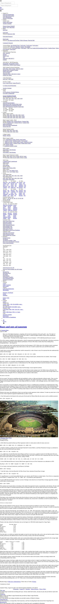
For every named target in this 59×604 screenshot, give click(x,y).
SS (12, 198)
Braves (4, 190)
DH (22, 198)
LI (15, 312)
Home (13, 170)
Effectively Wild (11, 34)
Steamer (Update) (14, 70)
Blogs (4, 299)
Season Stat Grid (7, 126)
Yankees (5, 187)
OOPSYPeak (6, 65)
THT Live (12, 46)
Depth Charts (6, 56)
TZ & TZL (17, 309)
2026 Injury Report (7, 222)
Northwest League (28, 142)
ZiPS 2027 (5, 79)
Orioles (4, 183)
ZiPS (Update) (12, 68)
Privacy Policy (42, 589)
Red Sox (5, 186)
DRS (10, 309)
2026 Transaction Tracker (8, 225)
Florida (11, 144)
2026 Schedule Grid (7, 226)
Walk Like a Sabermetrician (14, 581)
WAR (4, 312)
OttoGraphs (12, 49)
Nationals (5, 194)
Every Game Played (7, 83)
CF (18, 198)
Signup (4, 27)
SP (7, 199)
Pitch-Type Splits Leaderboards (10, 125)
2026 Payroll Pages (7, 223)
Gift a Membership (7, 17)
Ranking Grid (10, 121)
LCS (14, 156)
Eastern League (8, 140)
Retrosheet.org (3, 602)
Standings (5, 295)
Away (16, 170)
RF (20, 198)
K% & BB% (16, 304)
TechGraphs (29, 45)
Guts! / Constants (7, 285)
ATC (4, 57)
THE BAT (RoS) (7, 74)
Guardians (13, 182)
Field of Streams (23, 40)
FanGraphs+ (35, 45)
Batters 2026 (6, 168)
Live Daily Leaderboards (8, 93)
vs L (8, 170)
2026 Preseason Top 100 (8, 267)
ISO (11, 304)
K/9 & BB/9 (14, 306)
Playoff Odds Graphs (17, 104)
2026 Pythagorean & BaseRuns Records (12, 105)
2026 (8, 115)
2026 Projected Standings (8, 102)
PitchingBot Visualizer (8, 277)
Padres (20, 194)
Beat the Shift (31, 40)
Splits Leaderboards (7, 124)
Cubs (12, 193)
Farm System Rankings (8, 243)
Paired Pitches (6, 275)
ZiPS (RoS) (5, 68)
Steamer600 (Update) (14, 63)
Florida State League (26, 143)
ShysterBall (27, 46)
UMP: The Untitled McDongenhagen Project (37, 48)
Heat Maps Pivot (7, 273)
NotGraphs (23, 45)
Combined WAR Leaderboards (10, 161)
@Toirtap (34, 581)
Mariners (21, 186)
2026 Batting (6, 149)
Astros (20, 183)
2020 (18, 98)
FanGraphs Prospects (8, 36)
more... (20, 304)
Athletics (21, 185)
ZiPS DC (8, 53)
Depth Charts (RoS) (7, 71)
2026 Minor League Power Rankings (11, 230)
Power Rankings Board (8, 278)
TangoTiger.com (3, 599)
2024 (7, 98)
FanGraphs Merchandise (8, 15)
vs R (10, 170)
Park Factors (6, 286)
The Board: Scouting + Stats (9, 240)
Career (22, 115)
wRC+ (8, 304)
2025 (4, 98)
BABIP (9, 306)
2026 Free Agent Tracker (8, 232)
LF (16, 198)
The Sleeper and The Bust (13, 40)
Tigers (12, 185)
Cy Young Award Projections (9, 85)
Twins (12, 186)
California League (8, 143)
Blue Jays (5, 182)
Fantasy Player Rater (7, 22)
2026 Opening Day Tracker (9, 235)
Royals (12, 183)
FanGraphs (5, 32)
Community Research (8, 43)
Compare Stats (25, 121)
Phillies (4, 195)
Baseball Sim (6, 272)
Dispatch (18, 46)
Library (4, 283)
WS (11, 156)
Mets (4, 193)
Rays (4, 185)
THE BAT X (11, 58)
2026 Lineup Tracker (7, 228)
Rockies (21, 195)
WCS (21, 156)
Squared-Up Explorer (8, 279)
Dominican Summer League (10, 146)
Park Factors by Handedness (9, 317)
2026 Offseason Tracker (8, 234)
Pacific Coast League (21, 139)
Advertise (27, 589)
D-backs (21, 190)
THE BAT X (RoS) (15, 74)
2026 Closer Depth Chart (8, 221)
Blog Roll (5, 30)
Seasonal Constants (7, 314)
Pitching (9, 135)
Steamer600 (5, 63)
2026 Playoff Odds (7, 104)
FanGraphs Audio (16, 48)
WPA (13, 312)
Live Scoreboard (6, 92)
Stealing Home (51, 48)
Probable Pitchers (15, 92)
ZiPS (4, 53)
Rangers (21, 187)
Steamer (5, 54)
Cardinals (13, 191)
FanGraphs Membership (8, 14)
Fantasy (22, 46)
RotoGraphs (5, 39)
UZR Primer (5, 309)
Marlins (5, 191)
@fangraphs (16, 589)
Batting (4, 135)
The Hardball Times (15, 45)
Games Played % (16, 83)
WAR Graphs (6, 162)
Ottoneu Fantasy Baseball (9, 26)
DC (10, 182)
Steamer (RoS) (6, 70)
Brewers (13, 190)
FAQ (8, 27)
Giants (20, 193)
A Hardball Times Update (6, 437)
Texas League (24, 140)
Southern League (17, 140)
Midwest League (9, 142)
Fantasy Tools (6, 297)
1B (8, 198)
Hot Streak (5, 274)
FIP (3, 306)
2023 (10, 98)
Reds (12, 195)
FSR (13, 309)
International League (10, 139)
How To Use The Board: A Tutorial (11, 241)
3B (14, 198)
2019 (21, 98)
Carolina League (17, 143)
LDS (17, 156)
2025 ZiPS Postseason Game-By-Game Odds (13, 106)
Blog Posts (12, 27)
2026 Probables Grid (7, 227)
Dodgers (21, 191)
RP (9, 199)
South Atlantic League (18, 142)
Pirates (12, 194)
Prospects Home (6, 237)
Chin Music (23, 48)
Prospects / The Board (8, 292)
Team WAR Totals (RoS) (8, 179)
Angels (20, 182)
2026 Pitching (12, 149)
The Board (5, 239)
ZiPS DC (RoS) (19, 68)
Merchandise (6, 290)
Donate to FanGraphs (8, 18)
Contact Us (22, 589)
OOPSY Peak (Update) (15, 65)
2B (10, 198)
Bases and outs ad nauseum (13, 326)
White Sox (13, 187)
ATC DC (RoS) (6, 72)
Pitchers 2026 (12, 168)
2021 (15, 98)
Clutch (18, 312)
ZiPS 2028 (10, 79)
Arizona (7, 144)
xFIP (6, 306)
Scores (4, 294)
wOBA (4, 304)
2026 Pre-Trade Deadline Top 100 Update (12, 269)
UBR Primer (9, 312)
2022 (13, 98)
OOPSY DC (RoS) (7, 75)
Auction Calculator (7, 23)
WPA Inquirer (6, 165)
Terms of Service (34, 589)
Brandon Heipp (4, 330)
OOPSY (5, 59)
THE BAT (5, 58)
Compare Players (17, 121)
